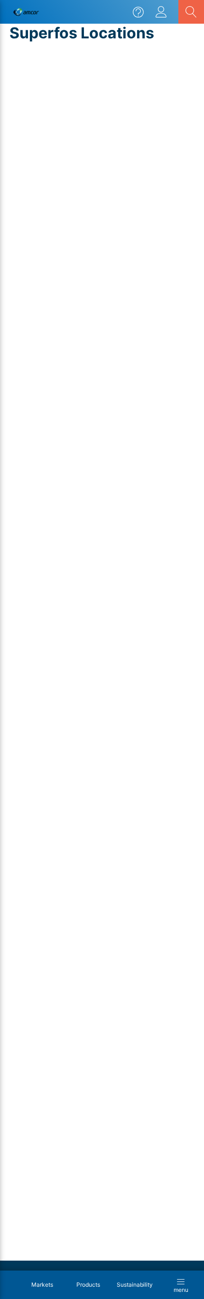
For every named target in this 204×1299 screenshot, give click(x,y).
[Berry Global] (26, 12)
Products (88, 1285)
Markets (42, 1285)
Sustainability (135, 1285)
